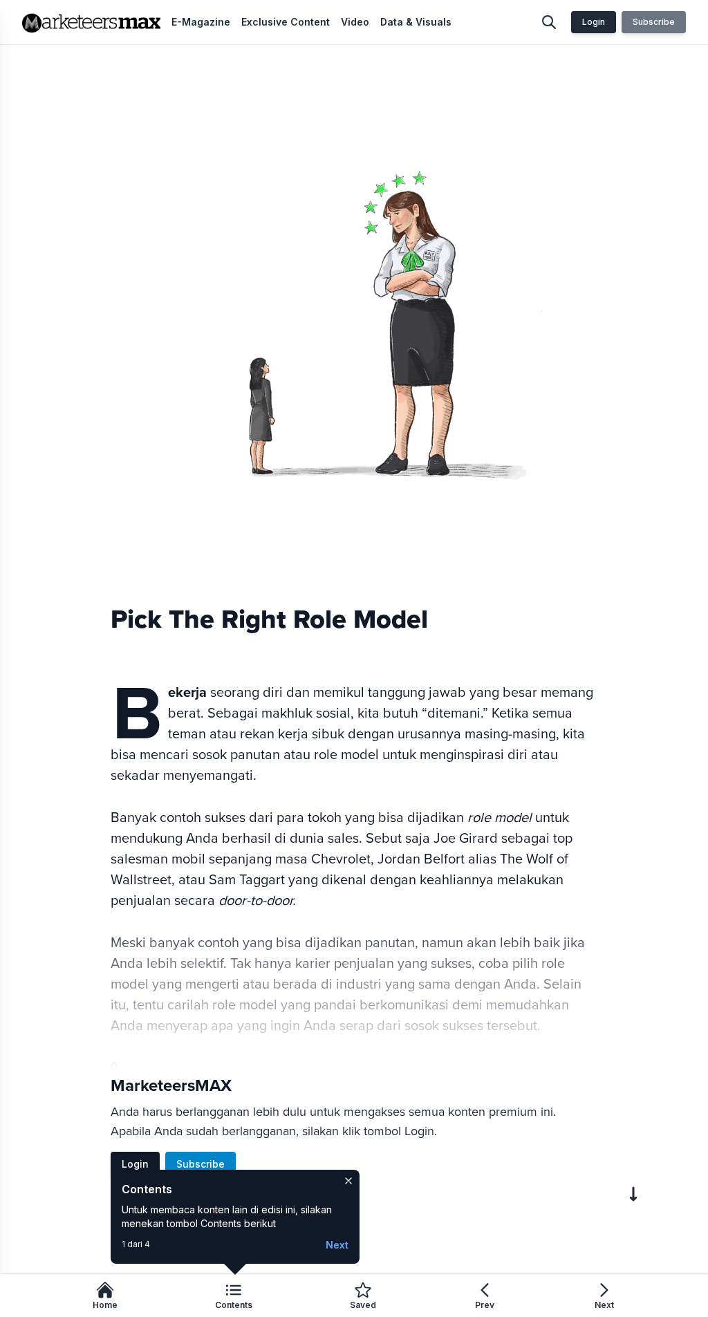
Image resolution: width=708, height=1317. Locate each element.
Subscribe (654, 22)
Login (593, 22)
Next (337, 1245)
